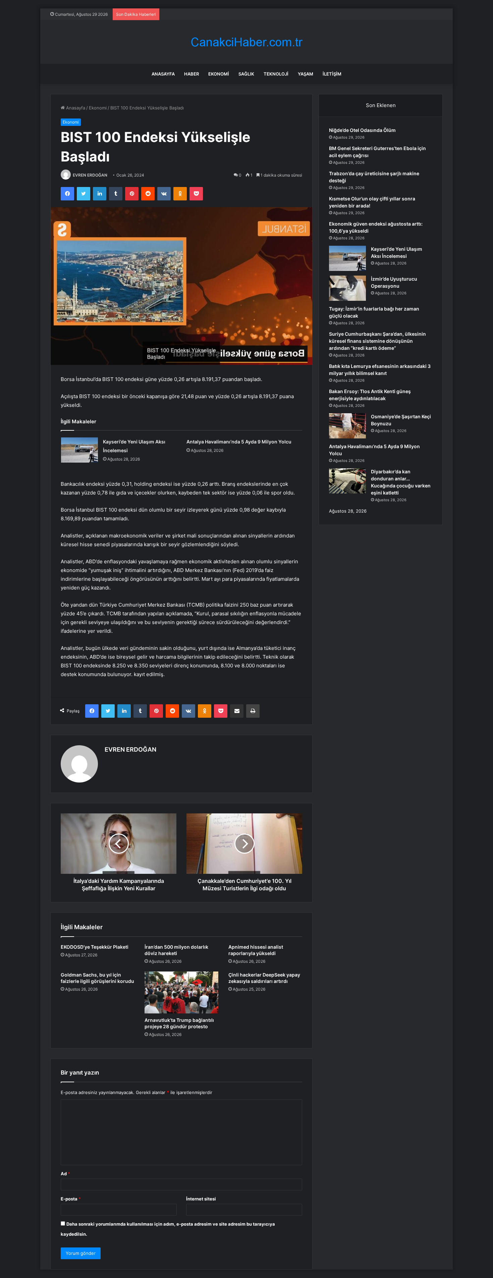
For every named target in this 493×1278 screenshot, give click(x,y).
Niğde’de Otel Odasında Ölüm (362, 130)
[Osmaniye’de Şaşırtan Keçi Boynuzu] (347, 425)
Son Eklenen (381, 105)
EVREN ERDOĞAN (90, 175)
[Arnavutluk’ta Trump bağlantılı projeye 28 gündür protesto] (181, 992)
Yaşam (305, 74)
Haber (191, 74)
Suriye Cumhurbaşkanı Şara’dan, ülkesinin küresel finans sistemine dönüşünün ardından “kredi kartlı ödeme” (377, 341)
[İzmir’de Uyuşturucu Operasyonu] (347, 288)
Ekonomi (218, 74)
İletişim (332, 74)
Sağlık (246, 74)
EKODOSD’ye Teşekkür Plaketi (94, 947)
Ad (65, 1173)
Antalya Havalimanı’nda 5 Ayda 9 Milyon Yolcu (238, 441)
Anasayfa (163, 74)
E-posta (71, 1198)
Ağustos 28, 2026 (348, 511)
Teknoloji (276, 74)
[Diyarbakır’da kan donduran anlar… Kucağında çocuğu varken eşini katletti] (347, 480)
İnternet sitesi (201, 1198)
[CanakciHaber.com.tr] (246, 42)
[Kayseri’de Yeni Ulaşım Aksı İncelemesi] (79, 450)
